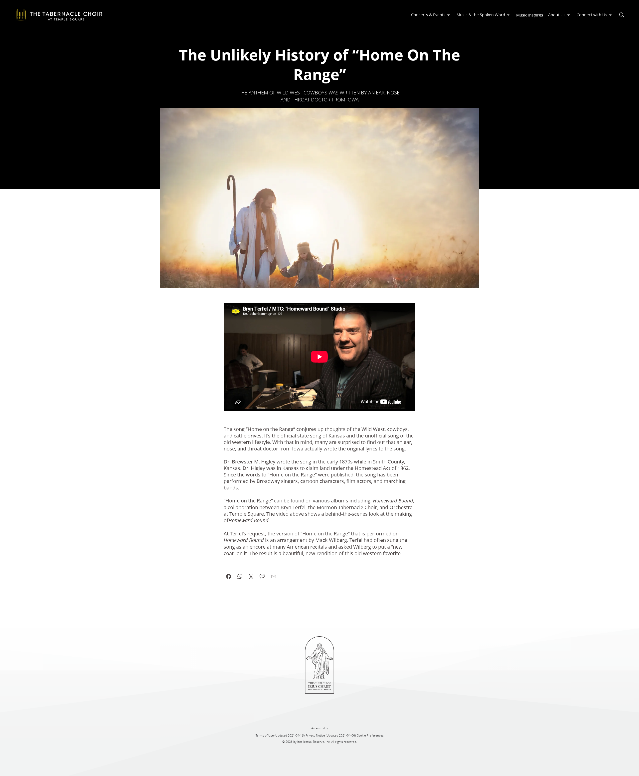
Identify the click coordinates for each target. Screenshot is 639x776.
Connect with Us (592, 14)
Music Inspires (529, 15)
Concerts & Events (428, 14)
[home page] (58, 15)
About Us (557, 14)
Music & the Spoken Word (481, 14)
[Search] (622, 15)
